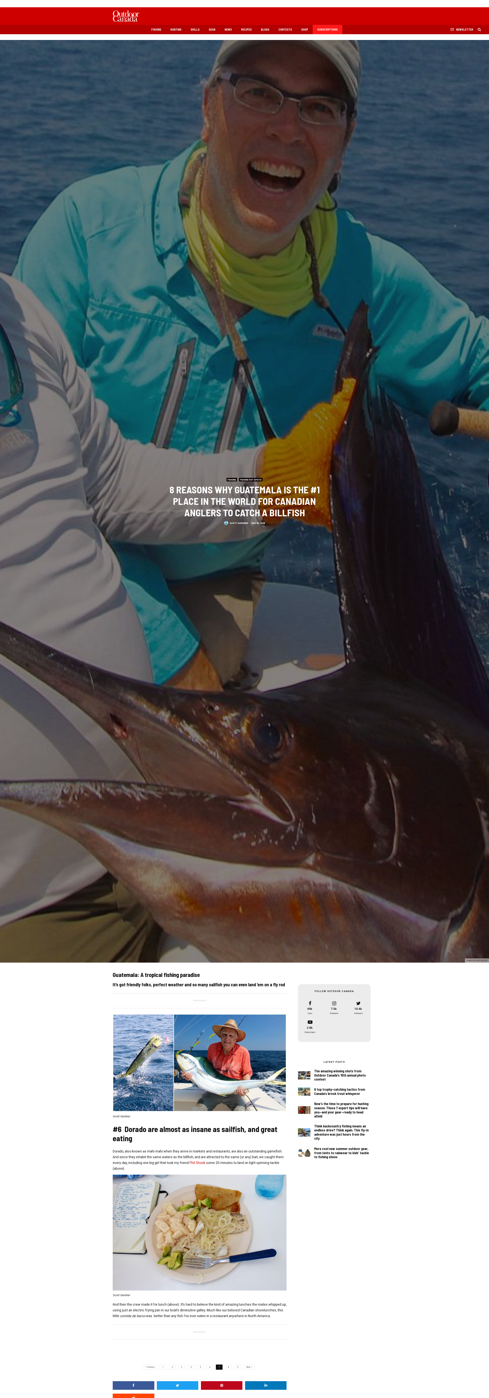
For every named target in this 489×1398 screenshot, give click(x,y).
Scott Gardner (239, 523)
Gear (212, 29)
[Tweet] (177, 1385)
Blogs (265, 29)
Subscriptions (327, 29)
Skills (195, 29)
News (228, 29)
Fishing (156, 29)
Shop (304, 29)
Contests (285, 29)
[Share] (133, 1385)
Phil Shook (197, 1163)
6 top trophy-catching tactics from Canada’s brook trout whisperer (339, 1091)
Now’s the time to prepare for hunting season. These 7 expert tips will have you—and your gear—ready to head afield (341, 1110)
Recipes (246, 29)
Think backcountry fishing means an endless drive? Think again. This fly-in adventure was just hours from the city (341, 1132)
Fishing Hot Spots (251, 479)
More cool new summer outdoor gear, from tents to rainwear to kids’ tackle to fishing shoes (341, 1153)
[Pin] (222, 1385)
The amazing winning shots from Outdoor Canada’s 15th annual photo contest (340, 1075)
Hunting (175, 29)
